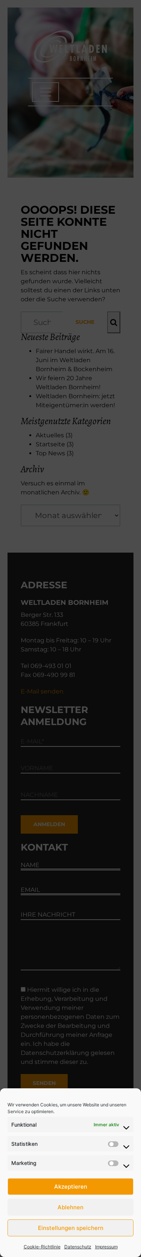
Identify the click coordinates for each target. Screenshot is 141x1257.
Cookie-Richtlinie (42, 1246)
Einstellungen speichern (70, 1227)
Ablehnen (70, 1207)
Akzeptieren (70, 1186)
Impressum (106, 1246)
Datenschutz (77, 1246)
